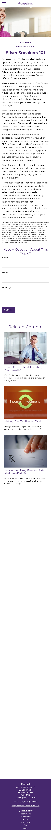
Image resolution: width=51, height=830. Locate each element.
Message (7, 287)
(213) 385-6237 (29, 787)
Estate (25, 819)
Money (26, 828)
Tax (25, 825)
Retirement (25, 814)
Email (5, 272)
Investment (25, 817)
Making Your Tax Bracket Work (23, 421)
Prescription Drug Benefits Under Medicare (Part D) (24, 472)
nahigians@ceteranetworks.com (25, 806)
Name (5, 257)
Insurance (25, 822)
